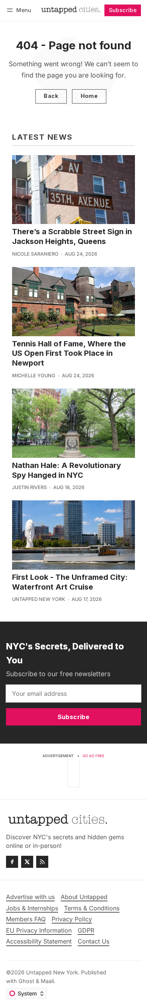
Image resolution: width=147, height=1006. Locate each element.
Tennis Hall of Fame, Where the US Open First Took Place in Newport (69, 353)
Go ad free (93, 756)
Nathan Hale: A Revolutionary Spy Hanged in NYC (66, 470)
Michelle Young (33, 375)
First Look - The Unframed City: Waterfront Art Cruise (70, 582)
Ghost (26, 981)
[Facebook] (12, 862)
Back (51, 96)
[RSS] (42, 862)
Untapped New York (38, 599)
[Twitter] (27, 862)
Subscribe (123, 10)
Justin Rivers (29, 487)
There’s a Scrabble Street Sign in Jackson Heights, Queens (72, 236)
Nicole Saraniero (35, 254)
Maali (47, 981)
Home (89, 96)
